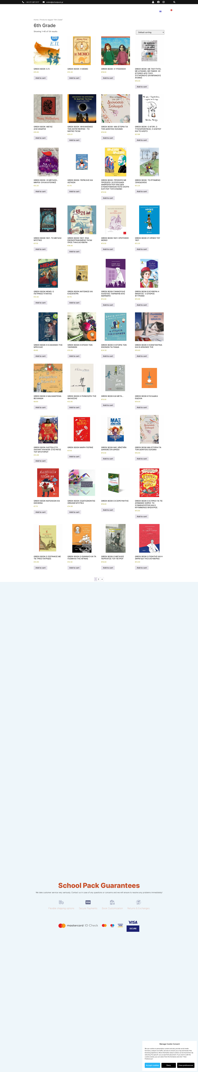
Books (97, 11)
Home (36, 20)
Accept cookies (152, 1065)
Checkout (139, 11)
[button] (174, 2)
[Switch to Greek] (160, 11)
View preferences (185, 1065)
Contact (151, 11)
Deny (168, 1065)
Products (125, 11)
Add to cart (40, 78)
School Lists (111, 11)
